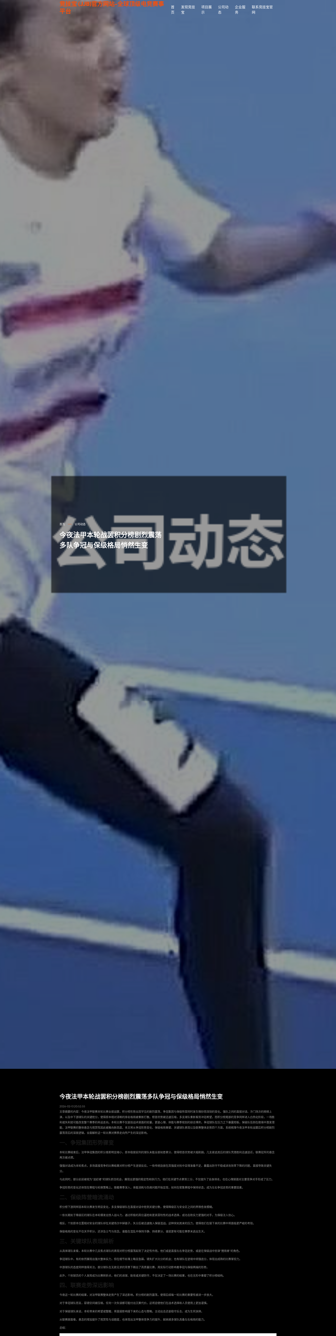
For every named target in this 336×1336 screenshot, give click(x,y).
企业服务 (240, 10)
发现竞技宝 (188, 10)
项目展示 (206, 10)
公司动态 (223, 10)
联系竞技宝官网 (262, 10)
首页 (172, 10)
